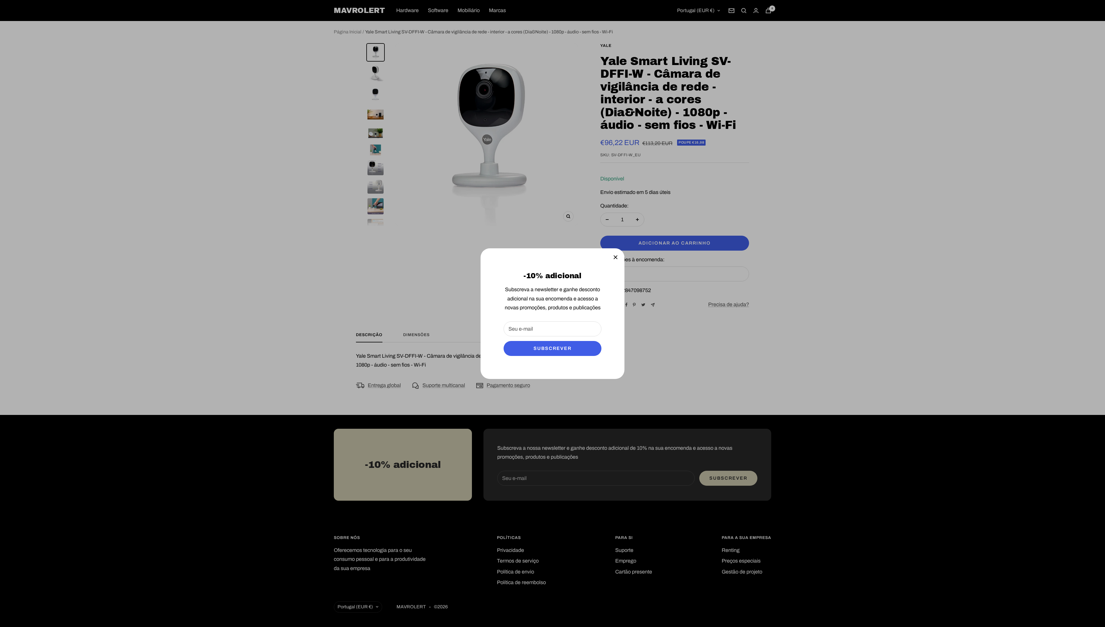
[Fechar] (616, 257)
